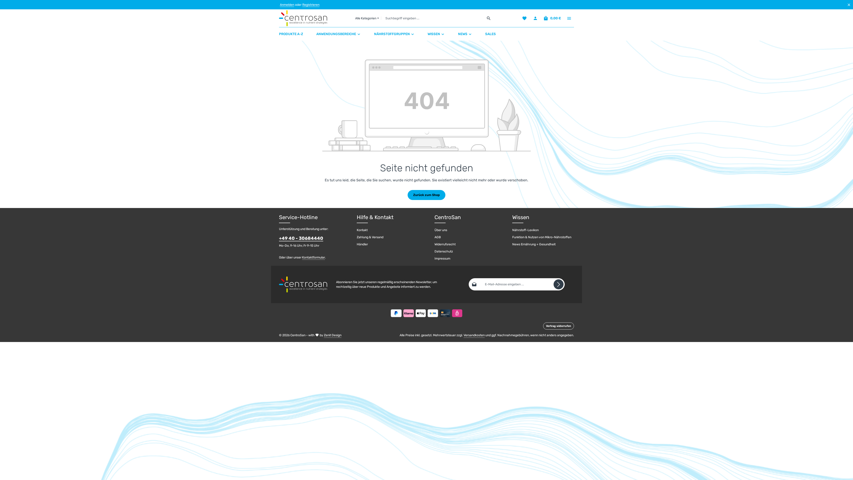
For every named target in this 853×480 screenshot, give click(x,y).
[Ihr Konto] (535, 18)
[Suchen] (489, 18)
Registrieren (310, 5)
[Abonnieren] (559, 284)
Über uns (440, 230)
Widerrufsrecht (445, 244)
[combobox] (432, 18)
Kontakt (362, 230)
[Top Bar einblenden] (569, 18)
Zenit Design (332, 335)
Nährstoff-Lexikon (525, 230)
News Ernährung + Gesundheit (534, 244)
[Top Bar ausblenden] (849, 5)
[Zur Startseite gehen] (303, 18)
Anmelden (287, 5)
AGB (437, 237)
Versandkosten (474, 335)
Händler (362, 244)
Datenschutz (443, 251)
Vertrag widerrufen (558, 326)
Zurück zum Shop (426, 195)
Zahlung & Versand (370, 237)
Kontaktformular (313, 257)
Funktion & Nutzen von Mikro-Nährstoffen (541, 237)
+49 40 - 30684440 (301, 238)
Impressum (442, 258)
